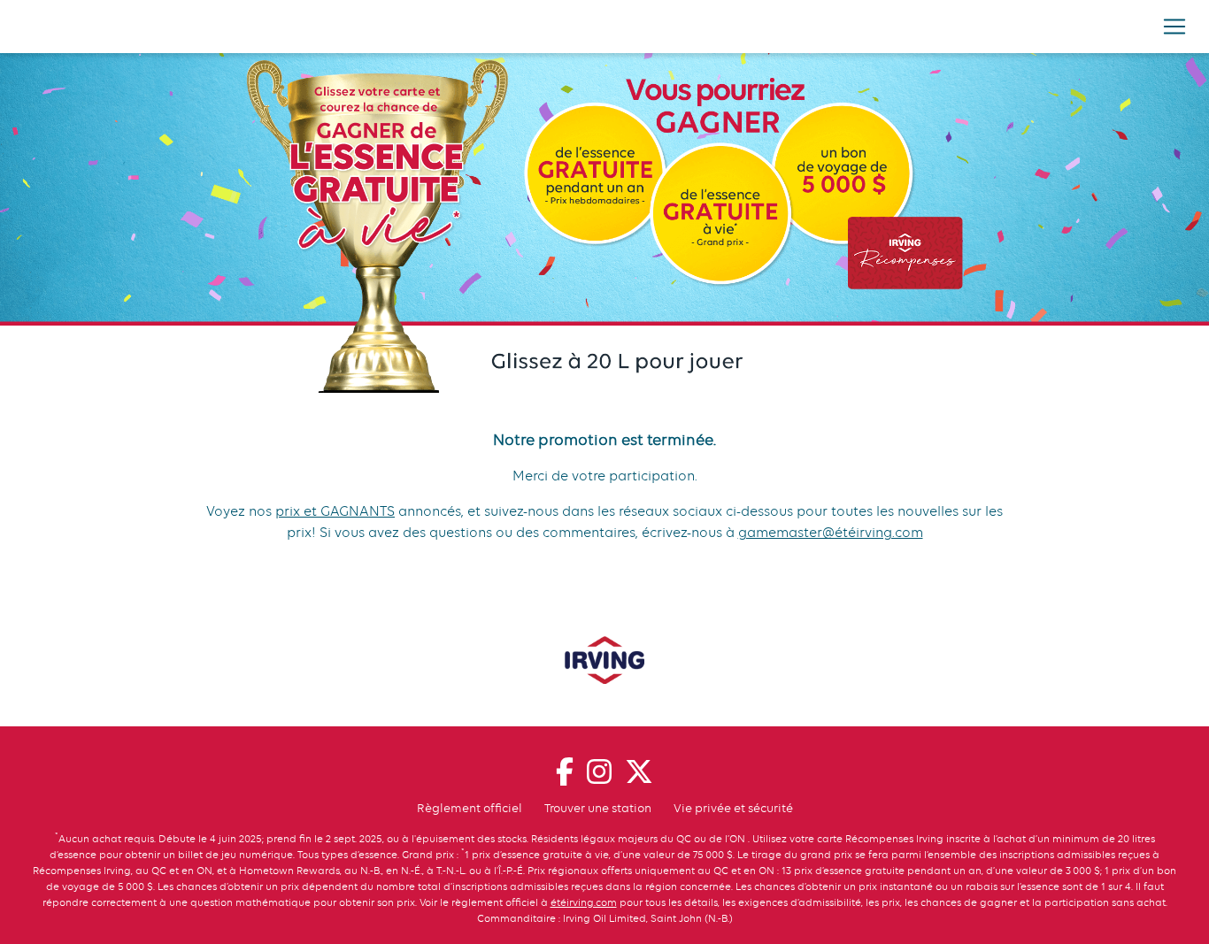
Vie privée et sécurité (733, 808)
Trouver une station (597, 808)
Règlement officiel (469, 808)
